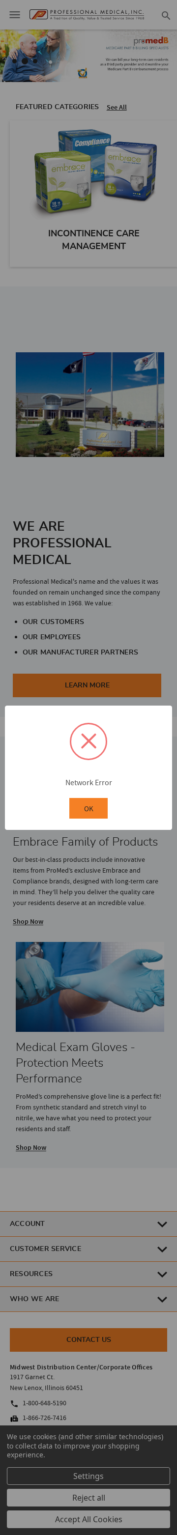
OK (88, 808)
